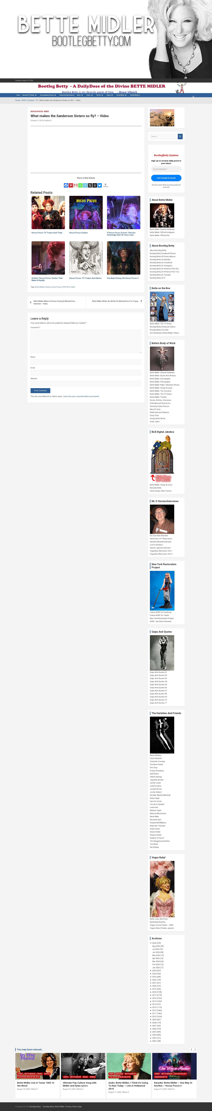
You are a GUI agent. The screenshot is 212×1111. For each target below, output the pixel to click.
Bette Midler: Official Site (159, 235)
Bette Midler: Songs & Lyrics (161, 388)
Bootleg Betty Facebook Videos (162, 327)
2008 (154, 1023)
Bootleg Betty (35, 1106)
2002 (154, 1041)
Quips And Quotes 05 (158, 684)
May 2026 (156, 955)
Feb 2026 (156, 964)
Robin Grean (155, 829)
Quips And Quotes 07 (158, 691)
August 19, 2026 (23, 1089)
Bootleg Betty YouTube (159, 330)
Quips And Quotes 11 (158, 703)
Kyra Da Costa (155, 801)
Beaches (73, 1074)
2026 (154, 943)
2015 (154, 1001)
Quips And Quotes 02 (158, 675)
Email (33, 368)
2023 (154, 977)
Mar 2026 (156, 961)
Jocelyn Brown (156, 789)
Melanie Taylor (155, 810)
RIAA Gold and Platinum (159, 412)
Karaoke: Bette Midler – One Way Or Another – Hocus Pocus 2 (127, 1084)
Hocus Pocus (37, 111)
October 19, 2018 (37, 120)
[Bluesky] (99, 184)
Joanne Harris (155, 786)
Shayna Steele (155, 835)
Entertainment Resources (160, 403)
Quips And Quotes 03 (158, 678)
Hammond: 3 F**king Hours (161, 539)
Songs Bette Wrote (157, 418)
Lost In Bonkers (156, 545)
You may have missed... (30, 1049)
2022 (154, 980)
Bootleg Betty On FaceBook (161, 262)
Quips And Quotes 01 (158, 672)
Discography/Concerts (47, 95)
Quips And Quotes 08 (158, 694)
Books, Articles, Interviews (160, 400)
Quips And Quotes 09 (158, 697)
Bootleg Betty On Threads (160, 275)
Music (79, 95)
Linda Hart (154, 807)
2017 (154, 995)
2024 (154, 974)
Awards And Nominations (67, 95)
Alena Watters (155, 755)
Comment (35, 327)
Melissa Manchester (158, 813)
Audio (20, 1077)
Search (180, 136)
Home (18, 95)
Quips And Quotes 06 (158, 687)
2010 (154, 1016)
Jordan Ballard (155, 792)
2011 (154, 1013)
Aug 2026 (156, 946)
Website (34, 378)
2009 (154, 1020)
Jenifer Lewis (155, 783)
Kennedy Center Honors (159, 406)
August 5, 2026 (160, 1089)
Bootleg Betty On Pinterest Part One (164, 269)
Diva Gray (153, 767)
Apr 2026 (156, 958)
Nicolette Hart (155, 820)
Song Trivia (154, 415)
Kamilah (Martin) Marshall (160, 795)
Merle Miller (154, 816)
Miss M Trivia (155, 409)
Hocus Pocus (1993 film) (60, 287)
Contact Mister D (135, 95)
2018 (154, 992)
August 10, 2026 (114, 1089)
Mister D (48, 120)
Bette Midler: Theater (158, 397)
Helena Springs (156, 777)
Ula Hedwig (154, 847)
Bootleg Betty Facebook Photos (163, 253)
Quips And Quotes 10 (158, 700)
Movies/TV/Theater (28, 95)
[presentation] (191, 1049)
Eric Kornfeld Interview (159, 535)
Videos (88, 95)
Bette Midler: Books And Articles (163, 376)
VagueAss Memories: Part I (161, 551)
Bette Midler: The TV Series (161, 324)
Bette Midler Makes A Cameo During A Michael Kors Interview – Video (54, 302)
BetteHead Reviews (158, 922)
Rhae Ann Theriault (157, 826)
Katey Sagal (154, 798)
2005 (154, 1032)
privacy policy (174, 185)
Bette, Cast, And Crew (159, 919)
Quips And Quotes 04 (158, 681)
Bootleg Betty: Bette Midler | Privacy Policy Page (62, 1106)
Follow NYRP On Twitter (159, 615)
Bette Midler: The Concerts (160, 391)
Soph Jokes (154, 421)
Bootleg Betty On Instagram (161, 266)
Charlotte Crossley (157, 761)
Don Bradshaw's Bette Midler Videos (164, 333)
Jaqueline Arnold (156, 780)
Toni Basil (154, 844)
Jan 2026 (156, 967)
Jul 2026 (155, 949)
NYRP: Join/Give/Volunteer (161, 621)
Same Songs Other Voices (160, 491)
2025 (154, 971)
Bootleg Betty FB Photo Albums (162, 256)
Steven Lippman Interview (160, 548)
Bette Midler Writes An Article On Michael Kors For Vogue (115, 301)
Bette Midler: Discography (160, 379)
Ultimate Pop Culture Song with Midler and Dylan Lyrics (34, 1084)
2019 (154, 989)
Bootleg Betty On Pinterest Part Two (164, 272)
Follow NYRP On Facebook (160, 612)
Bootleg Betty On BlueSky (160, 259)
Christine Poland (156, 764)
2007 (154, 1026)
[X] (90, 184)
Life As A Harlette (157, 804)
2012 (154, 1010)
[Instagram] (85, 184)
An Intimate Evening (163, 1077)
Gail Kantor (154, 774)
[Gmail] (75, 184)
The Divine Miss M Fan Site (74, 1077)
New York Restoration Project (162, 618)
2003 (154, 1038)
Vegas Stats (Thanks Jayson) (162, 928)
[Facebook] (66, 184)
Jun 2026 (156, 952)
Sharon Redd (155, 832)
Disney (47, 287)
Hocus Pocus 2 (135, 1074)
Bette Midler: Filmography (160, 382)
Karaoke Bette (155, 488)
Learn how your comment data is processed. (81, 396)
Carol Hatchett (156, 758)
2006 (154, 1029)
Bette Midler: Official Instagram (162, 232)
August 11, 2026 (69, 1092)
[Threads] (95, 184)
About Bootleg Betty (158, 250)
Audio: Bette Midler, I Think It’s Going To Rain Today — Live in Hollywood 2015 (82, 1085)
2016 (154, 998)
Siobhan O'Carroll (157, 838)
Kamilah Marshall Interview (160, 542)
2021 (154, 983)
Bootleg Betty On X (157, 278)
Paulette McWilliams (158, 823)
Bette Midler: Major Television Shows (164, 385)
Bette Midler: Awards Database (162, 229)
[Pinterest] (71, 184)
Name (33, 357)
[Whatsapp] (80, 184)
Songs (47, 1077)
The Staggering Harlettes (160, 841)
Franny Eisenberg (157, 771)
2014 (154, 1004)
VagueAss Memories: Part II (161, 554)
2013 (154, 1007)
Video (46, 111)
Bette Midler (40, 287)
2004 (154, 1035)
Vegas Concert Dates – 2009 (161, 925)
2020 (154, 986)
